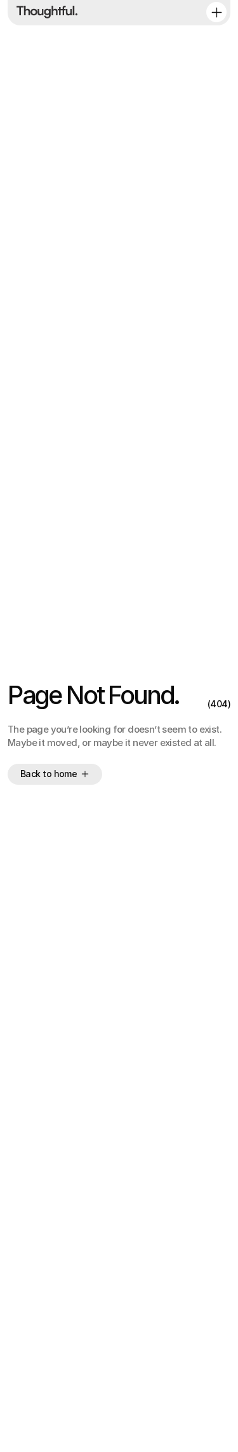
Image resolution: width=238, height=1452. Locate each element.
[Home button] (44, 12)
